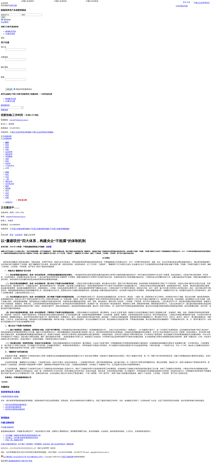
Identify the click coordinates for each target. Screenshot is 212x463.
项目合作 (8, 181)
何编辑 (46, 229)
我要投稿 (4, 110)
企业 (7, 177)
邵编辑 (50, 132)
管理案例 (8, 156)
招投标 (8, 188)
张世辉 (48, 247)
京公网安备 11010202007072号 (14, 457)
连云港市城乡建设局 (13, 407)
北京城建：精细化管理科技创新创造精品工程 (23, 435)
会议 (7, 193)
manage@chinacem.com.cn (15, 216)
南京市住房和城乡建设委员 (15, 405)
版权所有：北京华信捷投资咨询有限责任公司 (18, 448)
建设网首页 (5, 105)
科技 (7, 161)
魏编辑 (66, 229)
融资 (7, 186)
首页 (11, 235)
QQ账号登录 (10, 34)
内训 (7, 195)
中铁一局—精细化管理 (14, 440)
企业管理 (8, 152)
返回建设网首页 (14, 461)
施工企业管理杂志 (58, 444)
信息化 (8, 163)
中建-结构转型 (7, 422)
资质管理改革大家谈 (10, 392)
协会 (7, 174)
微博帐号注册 (10, 99)
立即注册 (13, 5)
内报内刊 (8, 202)
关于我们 (21, 444)
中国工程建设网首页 (9, 444)
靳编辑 (28, 132)
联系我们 (29, 444)
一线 (7, 179)
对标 (7, 198)
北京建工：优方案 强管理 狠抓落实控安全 (21, 438)
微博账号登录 (10, 31)
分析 (7, 149)
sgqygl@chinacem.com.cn (19, 120)
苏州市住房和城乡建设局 (15, 409)
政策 (7, 147)
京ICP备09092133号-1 (35, 457)
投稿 (23, 461)
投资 (7, 145)
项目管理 (8, 154)
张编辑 (27, 229)
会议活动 (46, 444)
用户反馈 (28, 461)
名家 (7, 159)
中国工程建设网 (67, 457)
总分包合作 (9, 184)
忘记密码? (5, 22)
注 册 (188, 2)
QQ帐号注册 (10, 101)
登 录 (184, 2)
